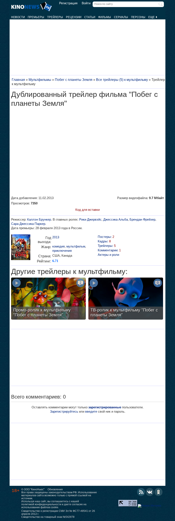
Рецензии (73, 17)
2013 (55, 237)
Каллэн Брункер (39, 219)
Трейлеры (55, 17)
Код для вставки (87, 209)
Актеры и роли (108, 254)
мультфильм (75, 246)
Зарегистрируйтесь (64, 411)
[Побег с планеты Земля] (20, 248)
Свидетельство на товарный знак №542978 (47, 516)
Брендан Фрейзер (142, 219)
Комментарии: (109, 250)
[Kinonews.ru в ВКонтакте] (150, 492)
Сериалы (121, 17)
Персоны (138, 17)
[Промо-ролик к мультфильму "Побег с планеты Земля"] (48, 299)
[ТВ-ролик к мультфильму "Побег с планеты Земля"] (125, 299)
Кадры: (104, 241)
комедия (58, 246)
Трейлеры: (107, 245)
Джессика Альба (115, 219)
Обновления (55, 489)
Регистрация (68, 3)
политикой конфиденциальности (41, 504)
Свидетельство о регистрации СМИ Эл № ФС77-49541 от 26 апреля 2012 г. (58, 512)
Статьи (89, 17)
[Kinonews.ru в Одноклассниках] (159, 492)
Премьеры (36, 17)
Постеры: (106, 237)
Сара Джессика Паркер (28, 224)
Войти (86, 3)
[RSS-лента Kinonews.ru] (141, 492)
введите (91, 411)
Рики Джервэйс (90, 219)
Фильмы (104, 17)
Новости (18, 17)
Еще (152, 17)
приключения (62, 250)
